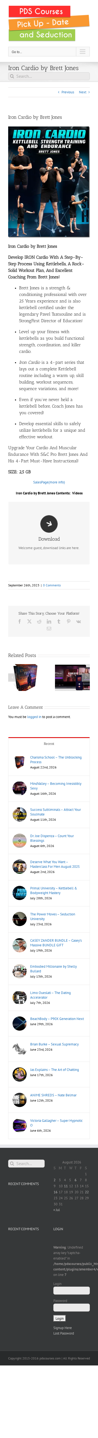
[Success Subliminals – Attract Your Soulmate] (20, 810)
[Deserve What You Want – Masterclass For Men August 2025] (20, 862)
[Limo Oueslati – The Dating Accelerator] (20, 993)
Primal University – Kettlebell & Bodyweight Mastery (53, 890)
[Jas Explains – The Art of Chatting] (20, 1070)
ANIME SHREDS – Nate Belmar (53, 1095)
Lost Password (63, 1333)
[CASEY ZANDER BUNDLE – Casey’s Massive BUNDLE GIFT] (20, 940)
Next (82, 92)
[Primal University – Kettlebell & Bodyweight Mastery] (20, 888)
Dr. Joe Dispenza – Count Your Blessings (52, 838)
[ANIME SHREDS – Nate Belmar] (20, 1095)
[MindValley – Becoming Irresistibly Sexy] (20, 784)
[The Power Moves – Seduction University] (20, 914)
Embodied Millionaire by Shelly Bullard (53, 968)
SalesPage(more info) (49, 482)
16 (55, 1192)
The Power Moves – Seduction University (52, 916)
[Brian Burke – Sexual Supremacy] (20, 1044)
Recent (49, 744)
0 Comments (52, 585)
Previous (68, 92)
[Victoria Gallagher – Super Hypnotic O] (20, 1121)
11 (66, 1186)
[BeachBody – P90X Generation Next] (20, 1019)
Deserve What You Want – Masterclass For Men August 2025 (55, 864)
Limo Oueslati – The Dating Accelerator (50, 995)
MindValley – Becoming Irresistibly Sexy (55, 786)
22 (87, 1192)
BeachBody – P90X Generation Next (57, 1018)
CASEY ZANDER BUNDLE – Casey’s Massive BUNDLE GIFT (56, 942)
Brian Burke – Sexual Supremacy (54, 1044)
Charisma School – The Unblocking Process (56, 759)
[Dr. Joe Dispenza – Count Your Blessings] (20, 836)
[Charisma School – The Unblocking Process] (20, 757)
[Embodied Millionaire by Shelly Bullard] (20, 966)
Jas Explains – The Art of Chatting (54, 1069)
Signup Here (62, 1327)
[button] (12, 677)
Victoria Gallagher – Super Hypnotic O (56, 1123)
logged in (34, 716)
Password (60, 1300)
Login (57, 1283)
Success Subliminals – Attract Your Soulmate (55, 812)
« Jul (56, 1210)
